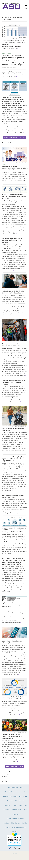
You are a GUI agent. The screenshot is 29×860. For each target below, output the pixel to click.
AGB (21, 787)
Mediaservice (15, 814)
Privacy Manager (15, 823)
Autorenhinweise (19, 801)
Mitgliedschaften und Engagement (15, 818)
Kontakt (25, 809)
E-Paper (15, 805)
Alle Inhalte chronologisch (11, 792)
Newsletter (6, 823)
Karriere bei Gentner (16, 809)
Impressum (6, 809)
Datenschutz (7, 805)
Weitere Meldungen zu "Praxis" (14, 766)
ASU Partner (10, 801)
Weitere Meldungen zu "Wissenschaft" (14, 137)
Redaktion (24, 823)
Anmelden (23, 792)
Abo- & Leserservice (13, 787)
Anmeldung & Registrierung (10, 796)
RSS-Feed (7, 827)
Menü (26, 8)
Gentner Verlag (23, 805)
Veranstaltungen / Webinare (19, 827)
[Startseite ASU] (11, 7)
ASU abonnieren (23, 796)
